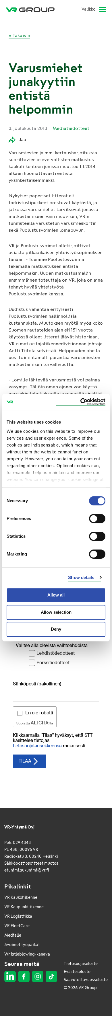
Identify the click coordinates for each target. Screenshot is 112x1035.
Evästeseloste (77, 971)
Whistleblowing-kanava (27, 954)
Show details (81, 577)
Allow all (56, 594)
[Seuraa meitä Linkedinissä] (10, 976)
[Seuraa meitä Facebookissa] (24, 976)
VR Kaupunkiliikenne (24, 907)
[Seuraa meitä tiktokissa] (51, 976)
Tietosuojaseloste (81, 963)
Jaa (22, 139)
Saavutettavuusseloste (86, 979)
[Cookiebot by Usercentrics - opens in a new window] (80, 402)
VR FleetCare (17, 925)
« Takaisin (19, 35)
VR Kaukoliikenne (20, 897)
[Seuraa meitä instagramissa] (37, 976)
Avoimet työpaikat (22, 944)
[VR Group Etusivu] (32, 9)
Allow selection (56, 612)
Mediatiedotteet (71, 128)
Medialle (12, 935)
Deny (56, 629)
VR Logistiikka (18, 916)
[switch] (97, 518)
